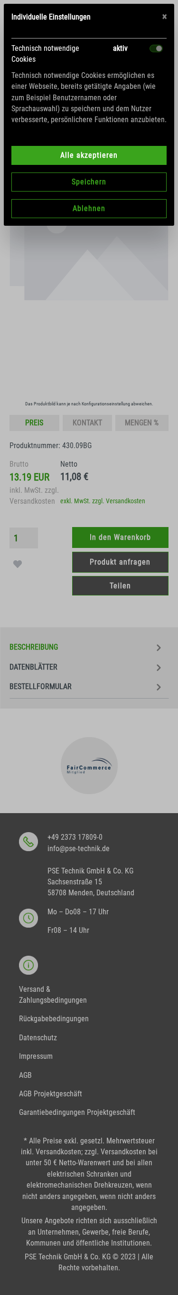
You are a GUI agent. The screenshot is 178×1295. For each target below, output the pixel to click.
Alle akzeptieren (89, 155)
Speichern (89, 181)
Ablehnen (89, 208)
